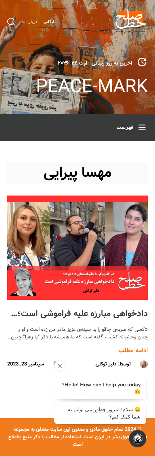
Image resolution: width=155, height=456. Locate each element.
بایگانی (49, 21)
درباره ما (29, 21)
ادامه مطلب (133, 350)
